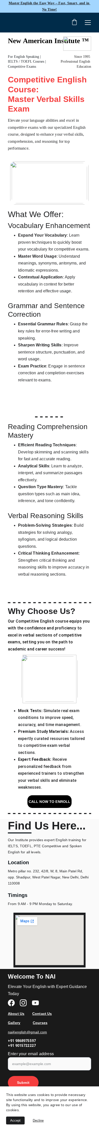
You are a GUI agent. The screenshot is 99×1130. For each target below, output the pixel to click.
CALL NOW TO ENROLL (50, 802)
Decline (38, 1120)
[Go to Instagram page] (26, 1002)
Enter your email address (31, 1054)
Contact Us (42, 1014)
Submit (23, 1083)
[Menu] (88, 22)
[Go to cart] (74, 22)
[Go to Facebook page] (14, 1002)
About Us (16, 1014)
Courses (40, 1023)
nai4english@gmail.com (27, 1032)
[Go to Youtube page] (35, 1002)
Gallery (14, 1023)
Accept (15, 1120)
